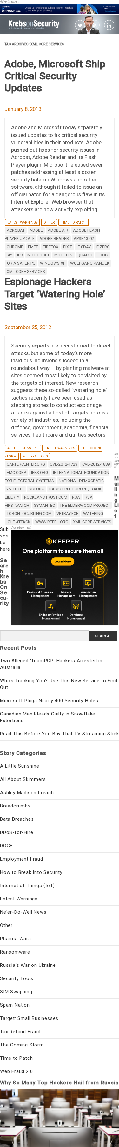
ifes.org (39, 472)
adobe (36, 230)
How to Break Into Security (31, 872)
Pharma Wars (15, 939)
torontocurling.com (29, 513)
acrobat (16, 230)
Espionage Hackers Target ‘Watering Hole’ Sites (54, 294)
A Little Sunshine (23, 448)
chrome (15, 246)
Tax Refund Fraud (20, 1031)
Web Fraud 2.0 (35, 456)
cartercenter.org (26, 464)
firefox (50, 246)
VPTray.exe (67, 513)
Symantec (44, 505)
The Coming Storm (22, 1045)
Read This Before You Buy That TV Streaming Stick (59, 734)
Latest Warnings (22, 222)
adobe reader (54, 238)
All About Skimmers (23, 779)
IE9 (20, 255)
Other (49, 222)
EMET (33, 246)
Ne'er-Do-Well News (23, 912)
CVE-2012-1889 (96, 464)
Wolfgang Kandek (89, 263)
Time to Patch (73, 222)
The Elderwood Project (85, 505)
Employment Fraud (21, 859)
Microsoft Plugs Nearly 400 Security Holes (49, 700)
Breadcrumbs (15, 806)
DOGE (6, 846)
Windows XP (52, 263)
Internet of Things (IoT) (27, 885)
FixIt (67, 246)
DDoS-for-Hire (16, 832)
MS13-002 (63, 255)
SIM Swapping (16, 992)
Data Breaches (17, 819)
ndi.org (36, 489)
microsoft (38, 255)
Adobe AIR (58, 230)
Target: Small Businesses (29, 1018)
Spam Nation (15, 1005)
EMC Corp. (16, 472)
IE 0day (84, 246)
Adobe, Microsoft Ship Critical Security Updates (54, 76)
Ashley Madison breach (27, 792)
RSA (76, 497)
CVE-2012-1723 (63, 464)
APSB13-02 (84, 238)
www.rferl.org (51, 521)
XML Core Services (26, 271)
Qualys (84, 255)
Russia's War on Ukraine (28, 965)
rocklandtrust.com (45, 497)
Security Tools (16, 978)
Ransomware (15, 952)
